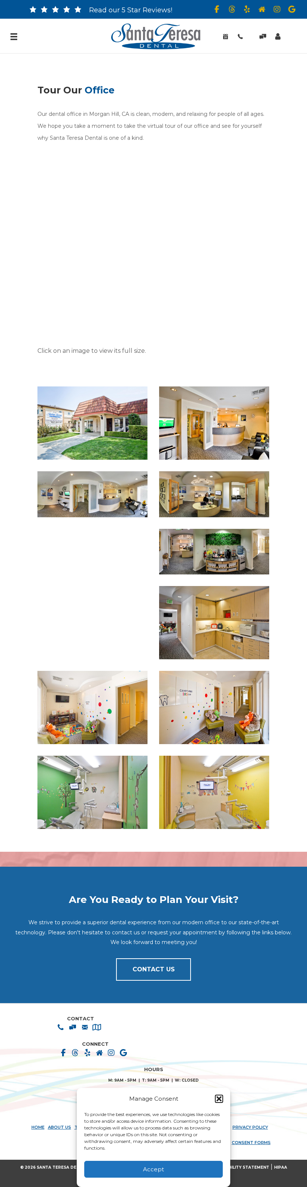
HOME (38, 1127)
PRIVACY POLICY (250, 1127)
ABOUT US (59, 1127)
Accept (153, 1169)
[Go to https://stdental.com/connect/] (33, 11)
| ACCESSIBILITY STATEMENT (238, 1167)
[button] (219, 1099)
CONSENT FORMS (251, 1142)
